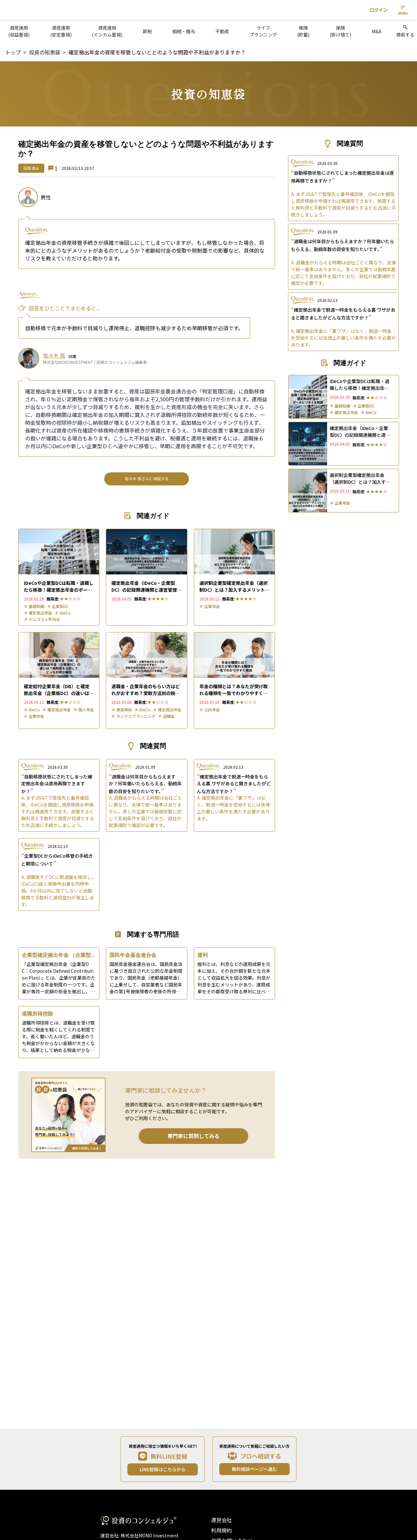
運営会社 (221, 1520)
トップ (13, 52)
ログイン (378, 10)
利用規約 (221, 1530)
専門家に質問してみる (193, 1136)
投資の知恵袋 (44, 52)
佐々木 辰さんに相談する (147, 478)
